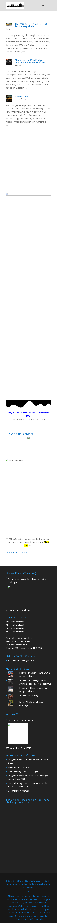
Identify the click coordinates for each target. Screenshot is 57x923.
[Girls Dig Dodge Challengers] (18, 733)
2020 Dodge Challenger (29, 695)
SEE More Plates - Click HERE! (19, 610)
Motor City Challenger (29, 881)
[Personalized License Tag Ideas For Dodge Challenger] (18, 595)
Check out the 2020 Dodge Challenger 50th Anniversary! (30, 61)
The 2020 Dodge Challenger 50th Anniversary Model (32, 25)
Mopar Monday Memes (18, 767)
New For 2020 (22, 96)
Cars (8, 29)
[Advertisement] (28, 164)
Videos (18, 65)
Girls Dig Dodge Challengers (20, 720)
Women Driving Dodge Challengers (23, 771)
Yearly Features (22, 99)
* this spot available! (15, 621)
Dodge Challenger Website (34, 884)
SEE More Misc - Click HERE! (18, 748)
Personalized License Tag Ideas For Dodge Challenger (27, 581)
